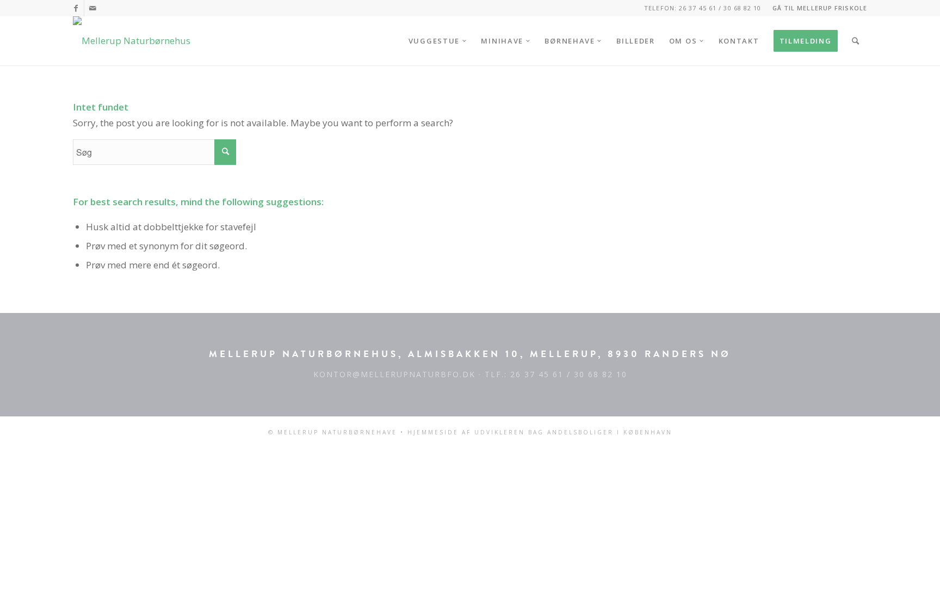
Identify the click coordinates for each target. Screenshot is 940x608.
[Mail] (92, 8)
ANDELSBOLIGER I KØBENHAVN (609, 432)
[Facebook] (76, 8)
